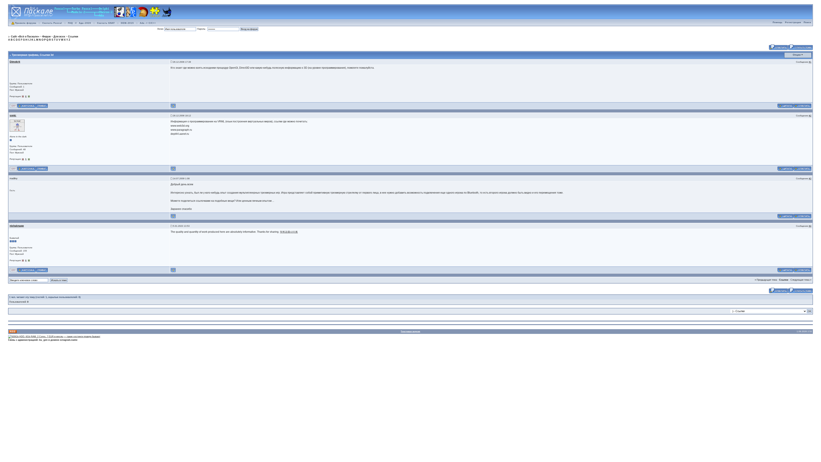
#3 (810, 178)
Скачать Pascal (52, 23)
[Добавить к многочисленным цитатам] (785, 105)
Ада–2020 (85, 23)
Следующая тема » (800, 279)
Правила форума (25, 23)
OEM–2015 (127, 23)
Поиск (807, 22)
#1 (810, 62)
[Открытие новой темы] (800, 47)
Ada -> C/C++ (148, 23)
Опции (797, 54)
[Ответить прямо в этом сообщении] (802, 105)
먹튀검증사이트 (289, 231)
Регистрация (793, 22)
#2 (810, 115)
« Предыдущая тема (766, 279)
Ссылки (783, 279)
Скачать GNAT (106, 23)
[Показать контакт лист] (26, 105)
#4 (810, 226)
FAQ (70, 23)
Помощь (778, 22)
